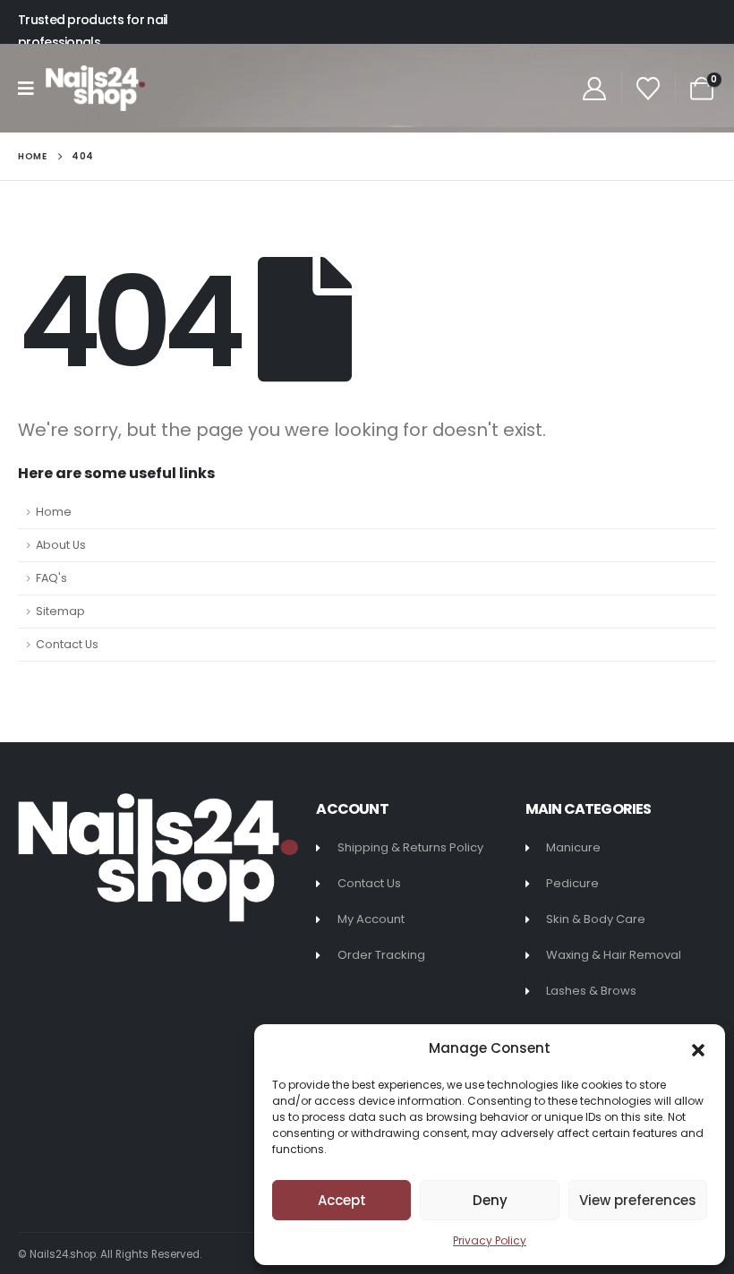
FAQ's (51, 578)
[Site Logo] (95, 88)
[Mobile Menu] (32, 88)
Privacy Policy (489, 1240)
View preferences (637, 1200)
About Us (61, 544)
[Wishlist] (648, 88)
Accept (342, 1200)
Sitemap (60, 611)
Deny (490, 1200)
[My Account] (594, 88)
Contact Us (67, 644)
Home (54, 511)
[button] (698, 1048)
